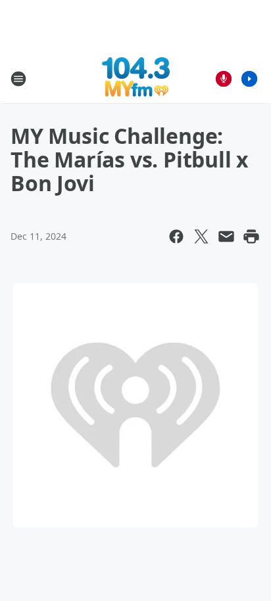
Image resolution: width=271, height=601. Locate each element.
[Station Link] (136, 78)
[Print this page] (251, 236)
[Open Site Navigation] (18, 79)
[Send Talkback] (224, 79)
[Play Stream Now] (249, 79)
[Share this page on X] (201, 236)
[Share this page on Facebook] (176, 236)
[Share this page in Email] (226, 236)
